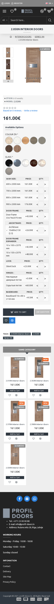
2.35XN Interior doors (39, 381)
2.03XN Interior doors (15, 468)
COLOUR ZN (10, 134)
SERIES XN (39, 37)
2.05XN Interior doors (20, 334)
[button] (25, 78)
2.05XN (36, 334)
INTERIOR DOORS (23, 37)
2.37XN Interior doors (15, 424)
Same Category (27, 350)
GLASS (8, 157)
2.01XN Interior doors (15, 381)
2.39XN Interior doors (39, 424)
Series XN (8, 338)
